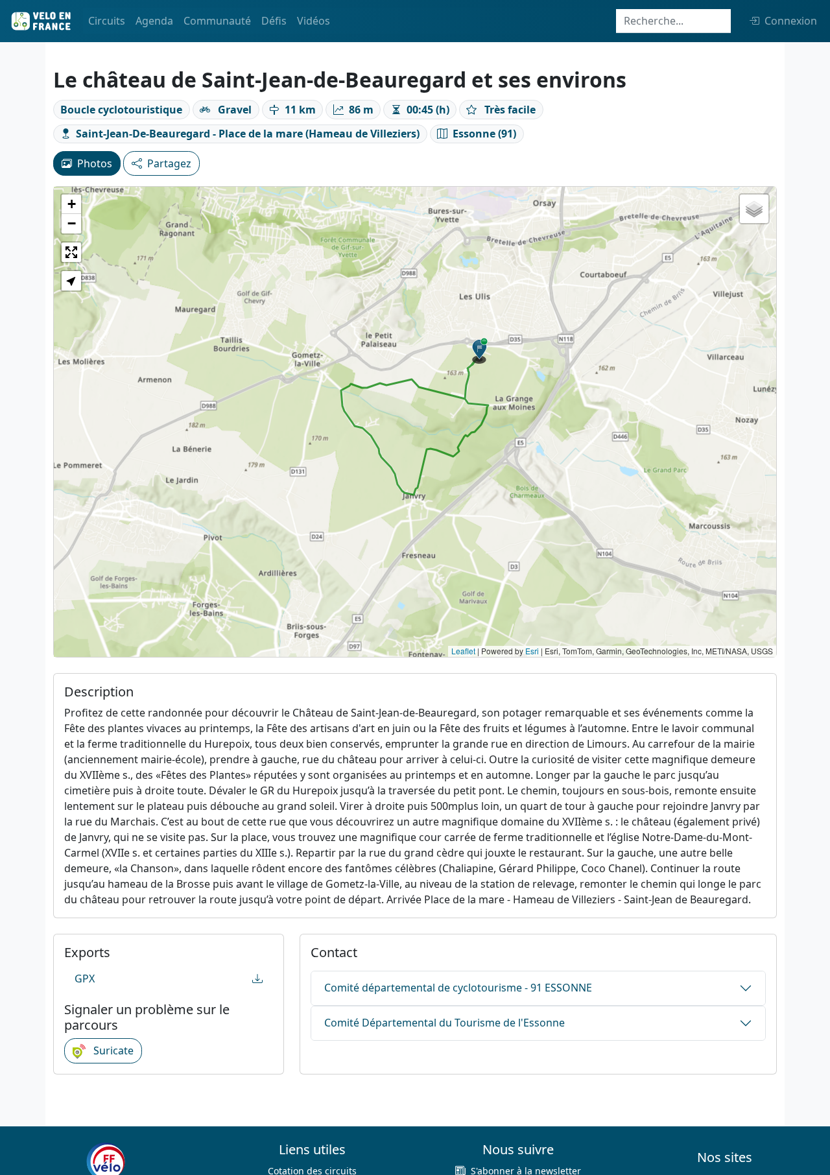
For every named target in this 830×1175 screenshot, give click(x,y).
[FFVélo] (105, 1161)
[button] (480, 351)
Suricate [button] (112, 1050)
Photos (94, 163)
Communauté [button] (217, 21)
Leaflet (463, 650)
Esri (532, 650)
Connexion (791, 21)
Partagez (169, 163)
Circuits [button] (106, 21)
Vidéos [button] (313, 21)
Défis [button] (274, 21)
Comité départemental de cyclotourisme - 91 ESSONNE (458, 987)
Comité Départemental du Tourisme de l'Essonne (444, 1022)
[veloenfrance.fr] (40, 21)
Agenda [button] (154, 21)
